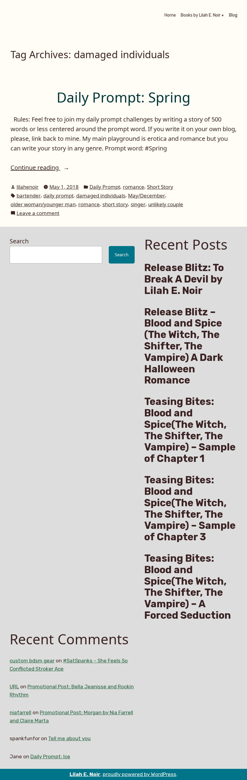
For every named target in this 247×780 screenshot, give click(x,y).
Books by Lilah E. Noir (200, 15)
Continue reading (47, 167)
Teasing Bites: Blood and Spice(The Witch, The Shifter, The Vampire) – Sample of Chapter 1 (190, 430)
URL (14, 687)
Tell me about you (69, 738)
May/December (146, 195)
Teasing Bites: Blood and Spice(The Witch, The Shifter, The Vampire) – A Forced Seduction (187, 587)
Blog (233, 15)
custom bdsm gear (32, 661)
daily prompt (58, 195)
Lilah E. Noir (85, 774)
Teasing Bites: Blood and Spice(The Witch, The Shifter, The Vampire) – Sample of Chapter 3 (190, 508)
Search (19, 241)
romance (133, 186)
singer (138, 204)
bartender (29, 195)
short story (115, 204)
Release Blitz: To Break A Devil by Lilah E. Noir (184, 279)
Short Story (160, 186)
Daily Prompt (104, 186)
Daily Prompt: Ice (50, 756)
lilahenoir (28, 186)
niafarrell (20, 712)
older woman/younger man (43, 204)
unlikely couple (165, 204)
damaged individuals (100, 195)
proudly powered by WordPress (139, 774)
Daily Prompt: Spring (123, 97)
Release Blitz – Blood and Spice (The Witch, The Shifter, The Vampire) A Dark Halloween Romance (183, 346)
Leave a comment (38, 213)
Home (170, 15)
